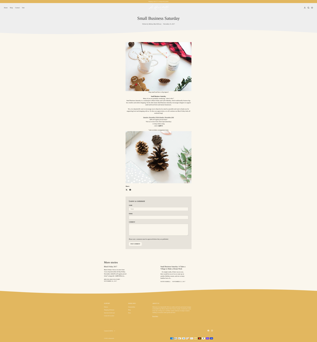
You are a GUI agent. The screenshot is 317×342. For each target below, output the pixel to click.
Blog (129, 310)
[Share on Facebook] (130, 190)
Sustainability (131, 307)
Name (130, 205)
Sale (23, 8)
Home (6, 8)
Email (131, 213)
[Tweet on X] (126, 190)
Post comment (135, 244)
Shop (11, 8)
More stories (111, 262)
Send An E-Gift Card (109, 313)
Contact (17, 8)
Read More (155, 316)
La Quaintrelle (111, 338)
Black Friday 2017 (110, 267)
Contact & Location (109, 315)
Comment (132, 222)
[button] (312, 8)
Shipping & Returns (109, 310)
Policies (106, 307)
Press (129, 313)
